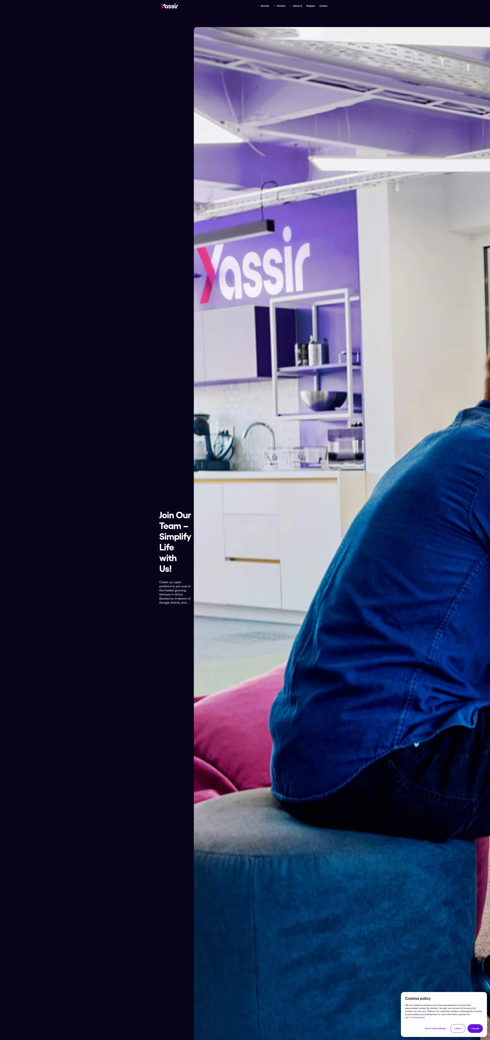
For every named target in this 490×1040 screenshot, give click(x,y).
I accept (475, 1028)
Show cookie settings (435, 1028)
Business (311, 6)
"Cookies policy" (417, 1017)
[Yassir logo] (169, 5)
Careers (323, 6)
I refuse (457, 1028)
